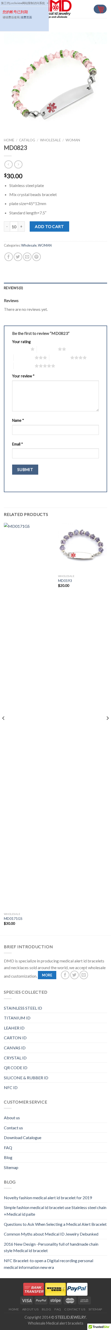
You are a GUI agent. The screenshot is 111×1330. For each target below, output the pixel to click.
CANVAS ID (15, 1047)
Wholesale (50, 140)
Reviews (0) (13, 288)
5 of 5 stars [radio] (24, 366)
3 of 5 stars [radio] (24, 357)
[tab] (55, 288)
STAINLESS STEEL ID (23, 1007)
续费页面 (26, 17)
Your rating (21, 341)
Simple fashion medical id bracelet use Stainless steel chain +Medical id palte (55, 1211)
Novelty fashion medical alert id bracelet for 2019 (48, 1197)
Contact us (13, 1127)
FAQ (8, 1147)
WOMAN (73, 140)
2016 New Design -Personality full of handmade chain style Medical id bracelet (51, 1247)
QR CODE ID (15, 1067)
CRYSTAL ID (15, 1057)
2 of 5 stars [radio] (47, 349)
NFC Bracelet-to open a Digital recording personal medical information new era (48, 1264)
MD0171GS (13, 919)
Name (18, 420)
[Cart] (100, 9)
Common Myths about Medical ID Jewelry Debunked (51, 1233)
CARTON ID (15, 1037)
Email (17, 444)
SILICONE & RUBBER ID (26, 1077)
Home (9, 140)
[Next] (107, 728)
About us (12, 1117)
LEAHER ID (14, 1027)
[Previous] (3, 728)
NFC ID (11, 1087)
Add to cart (49, 226)
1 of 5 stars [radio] (20, 349)
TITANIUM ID (17, 1017)
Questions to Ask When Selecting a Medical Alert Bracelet (55, 1224)
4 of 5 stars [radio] (59, 357)
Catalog (27, 140)
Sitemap (11, 1167)
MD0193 (65, 581)
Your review (23, 376)
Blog (8, 1157)
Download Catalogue (22, 1137)
